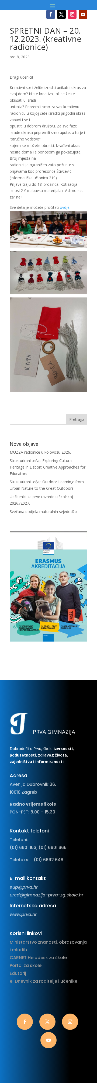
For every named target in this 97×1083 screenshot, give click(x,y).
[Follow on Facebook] (50, 14)
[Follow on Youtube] (83, 14)
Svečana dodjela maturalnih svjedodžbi (44, 511)
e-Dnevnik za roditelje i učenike (43, 981)
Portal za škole (25, 965)
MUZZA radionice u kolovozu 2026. (40, 452)
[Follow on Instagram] (72, 14)
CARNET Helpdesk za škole (38, 957)
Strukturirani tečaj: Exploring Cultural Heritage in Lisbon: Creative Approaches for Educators (47, 467)
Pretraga (76, 419)
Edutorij (18, 973)
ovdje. (65, 207)
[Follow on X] (61, 14)
